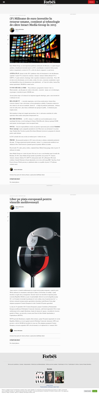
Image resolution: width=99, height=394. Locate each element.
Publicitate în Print (63, 364)
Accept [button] (94, 391)
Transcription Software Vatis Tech (49, 387)
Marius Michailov (20, 29)
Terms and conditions (13, 364)
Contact (21, 364)
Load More (49, 349)
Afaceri (17, 30)
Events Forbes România (85, 364)
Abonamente (27, 364)
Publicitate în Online (73, 364)
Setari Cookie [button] (88, 391)
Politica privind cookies (51, 364)
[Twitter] (8, 40)
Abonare (91, 2)
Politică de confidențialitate (38, 364)
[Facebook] (8, 36)
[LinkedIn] (8, 44)
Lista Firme (49, 385)
